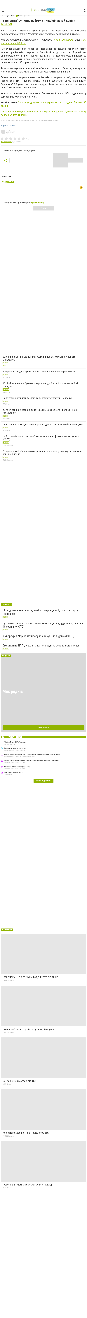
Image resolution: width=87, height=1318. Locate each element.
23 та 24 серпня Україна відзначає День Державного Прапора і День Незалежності (40, 411)
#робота (12, 126)
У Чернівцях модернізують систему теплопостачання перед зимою (39, 371)
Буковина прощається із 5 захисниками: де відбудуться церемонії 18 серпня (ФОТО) (43, 624)
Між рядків (13, 691)
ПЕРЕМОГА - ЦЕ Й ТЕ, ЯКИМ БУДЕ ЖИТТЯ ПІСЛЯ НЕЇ (30, 977)
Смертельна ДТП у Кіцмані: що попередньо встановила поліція (41, 645)
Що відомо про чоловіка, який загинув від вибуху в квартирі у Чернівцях (40, 612)
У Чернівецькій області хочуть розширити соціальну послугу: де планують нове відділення (43, 453)
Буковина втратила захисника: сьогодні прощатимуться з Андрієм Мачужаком (39, 358)
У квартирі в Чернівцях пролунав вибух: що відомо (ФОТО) (38, 636)
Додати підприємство (43, 781)
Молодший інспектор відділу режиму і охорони (28, 1029)
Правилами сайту (37, 203)
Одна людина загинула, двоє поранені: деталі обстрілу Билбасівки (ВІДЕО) (43, 424)
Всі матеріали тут (44, 727)
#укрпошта (4, 126)
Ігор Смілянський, (64, 39)
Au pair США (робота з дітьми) (19, 1081)
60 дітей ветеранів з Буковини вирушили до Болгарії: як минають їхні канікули (40, 385)
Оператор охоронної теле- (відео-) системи (26, 1132)
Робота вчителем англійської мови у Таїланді (27, 1184)
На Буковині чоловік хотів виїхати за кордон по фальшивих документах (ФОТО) (42, 438)
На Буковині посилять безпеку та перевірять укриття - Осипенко (37, 398)
